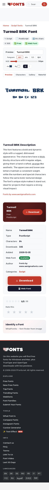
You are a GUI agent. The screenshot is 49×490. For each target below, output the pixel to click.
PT (39, 473)
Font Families (9, 400)
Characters (21, 75)
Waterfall (42, 75)
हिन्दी (35, 478)
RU (12, 478)
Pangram (11, 57)
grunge (35, 163)
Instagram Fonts (11, 424)
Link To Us (8, 454)
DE (11, 473)
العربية (19, 478)
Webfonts (8, 397)
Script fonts (17, 25)
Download (33, 212)
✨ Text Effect (12, 431)
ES (17, 473)
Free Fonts (8, 381)
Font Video (8, 458)
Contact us (8, 443)
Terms (6, 450)
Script (22, 272)
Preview (8, 75)
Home (6, 25)
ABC (20, 57)
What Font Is (9, 416)
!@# (39, 57)
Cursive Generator (12, 427)
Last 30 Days (9, 462)
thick (42, 156)
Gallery (32, 75)
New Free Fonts (10, 385)
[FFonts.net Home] (16, 4)
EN (5, 473)
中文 (6, 478)
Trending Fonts (10, 393)
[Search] (44, 4)
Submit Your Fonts (12, 404)
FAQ (5, 447)
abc (26, 57)
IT (34, 473)
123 (32, 57)
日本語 (28, 478)
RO (22, 473)
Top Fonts (8, 389)
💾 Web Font (24, 288)
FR (28, 473)
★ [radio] (8, 312)
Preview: (10, 52)
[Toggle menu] (4, 4)
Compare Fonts (10, 420)
